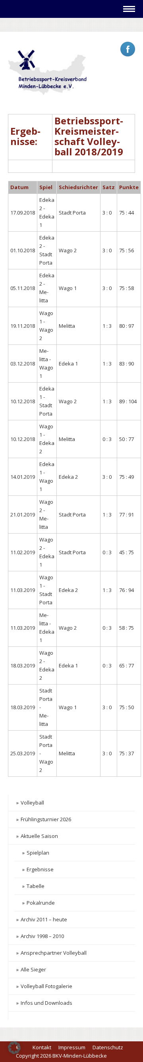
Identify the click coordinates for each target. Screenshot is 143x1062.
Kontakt (42, 1047)
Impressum (71, 1047)
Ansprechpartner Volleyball (54, 952)
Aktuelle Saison (39, 836)
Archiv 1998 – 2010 (42, 936)
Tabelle (35, 886)
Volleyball (32, 802)
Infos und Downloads (46, 1002)
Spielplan (38, 852)
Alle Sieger (33, 969)
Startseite (32, 24)
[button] (14, 1047)
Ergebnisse (40, 869)
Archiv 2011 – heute (44, 919)
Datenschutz (108, 1047)
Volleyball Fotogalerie (46, 986)
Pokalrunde (41, 902)
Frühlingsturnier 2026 (46, 819)
